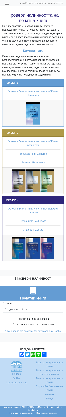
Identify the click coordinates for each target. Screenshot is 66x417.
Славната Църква (33, 229)
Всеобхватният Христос (33, 153)
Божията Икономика (33, 162)
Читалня (49, 394)
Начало (16, 374)
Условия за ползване (47, 413)
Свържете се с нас (16, 382)
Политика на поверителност (22, 413)
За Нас (17, 378)
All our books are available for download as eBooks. (33, 331)
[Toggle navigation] (7, 3)
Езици (49, 398)
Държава (8, 303)
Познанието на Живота (33, 221)
